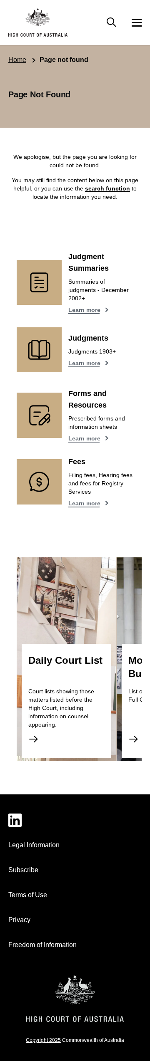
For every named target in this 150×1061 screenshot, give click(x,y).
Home (17, 59)
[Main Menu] (111, 22)
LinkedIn (75, 820)
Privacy (19, 919)
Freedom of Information (42, 944)
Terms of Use (27, 894)
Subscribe (23, 869)
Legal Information (34, 844)
